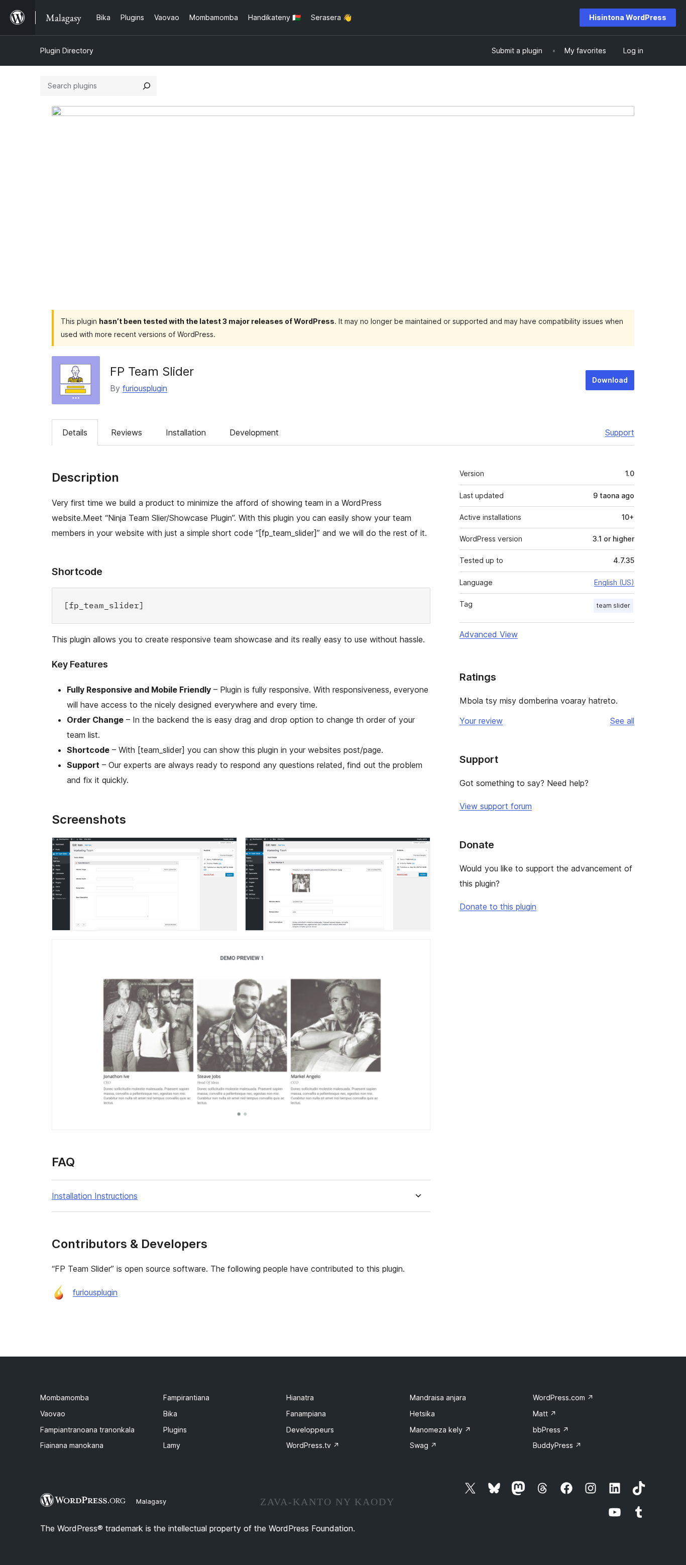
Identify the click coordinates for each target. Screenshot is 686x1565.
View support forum (496, 806)
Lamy (171, 1445)
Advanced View (489, 634)
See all (622, 721)
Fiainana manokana (71, 1445)
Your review (481, 721)
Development (254, 432)
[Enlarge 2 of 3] (417, 851)
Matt (544, 1413)
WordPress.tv (312, 1445)
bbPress (551, 1429)
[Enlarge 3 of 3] (417, 953)
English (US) (614, 582)
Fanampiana (306, 1413)
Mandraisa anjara (438, 1397)
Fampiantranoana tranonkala (87, 1429)
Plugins (175, 1429)
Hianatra (300, 1397)
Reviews (126, 432)
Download (610, 380)
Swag (423, 1445)
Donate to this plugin (498, 907)
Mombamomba (64, 1397)
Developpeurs (310, 1429)
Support (619, 432)
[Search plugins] (147, 86)
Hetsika (422, 1413)
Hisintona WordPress (627, 17)
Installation (186, 432)
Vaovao (52, 1413)
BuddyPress (557, 1445)
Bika (170, 1413)
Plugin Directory (66, 50)
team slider (613, 605)
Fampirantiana (186, 1397)
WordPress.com (563, 1397)
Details (74, 432)
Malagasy (151, 1501)
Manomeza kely (440, 1429)
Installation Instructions (95, 1196)
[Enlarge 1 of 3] (223, 851)
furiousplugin (145, 388)
